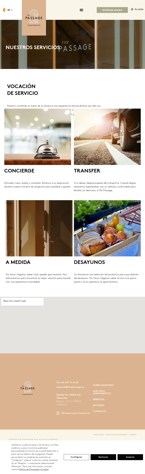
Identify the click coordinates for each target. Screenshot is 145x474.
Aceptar (130, 457)
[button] (4, 9)
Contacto (99, 411)
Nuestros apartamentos (102, 392)
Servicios (98, 400)
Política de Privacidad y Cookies (34, 469)
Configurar (76, 457)
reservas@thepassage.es (70, 387)
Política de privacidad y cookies (121, 435)
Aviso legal (98, 435)
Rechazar (103, 457)
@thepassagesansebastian (76, 413)
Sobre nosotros (103, 385)
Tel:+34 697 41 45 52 (67, 383)
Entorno (98, 405)
